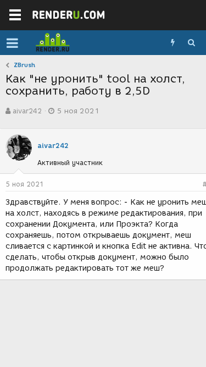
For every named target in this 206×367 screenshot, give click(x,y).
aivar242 (27, 111)
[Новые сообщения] (172, 43)
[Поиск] (191, 43)
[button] (12, 43)
